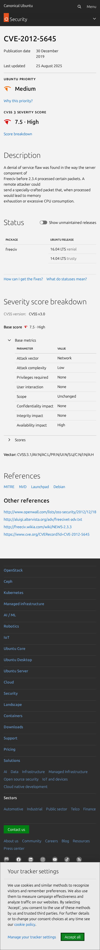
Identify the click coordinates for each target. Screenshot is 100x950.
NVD (23, 487)
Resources (81, 841)
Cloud (9, 682)
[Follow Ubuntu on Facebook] (19, 860)
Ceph (8, 581)
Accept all (72, 937)
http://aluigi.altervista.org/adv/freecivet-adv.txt (43, 519)
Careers (51, 841)
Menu (91, 6)
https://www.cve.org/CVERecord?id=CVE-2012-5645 (47, 534)
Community (31, 841)
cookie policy (24, 924)
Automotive (13, 809)
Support (10, 738)
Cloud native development (25, 786)
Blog (65, 841)
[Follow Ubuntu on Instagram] (43, 860)
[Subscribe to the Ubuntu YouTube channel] (56, 860)
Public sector (56, 809)
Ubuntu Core (14, 648)
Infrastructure (33, 772)
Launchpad (40, 487)
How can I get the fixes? (23, 279)
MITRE (9, 487)
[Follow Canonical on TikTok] (68, 860)
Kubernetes (13, 592)
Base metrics (25, 340)
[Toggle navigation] (94, 18)
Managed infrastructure (24, 604)
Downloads (13, 727)
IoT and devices (55, 779)
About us (11, 841)
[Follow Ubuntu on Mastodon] (7, 860)
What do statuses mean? (67, 279)
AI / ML (10, 615)
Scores (20, 440)
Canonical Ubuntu (18, 5)
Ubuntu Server (16, 671)
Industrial (34, 809)
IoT (6, 637)
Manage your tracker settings (32, 937)
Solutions (12, 760)
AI (5, 772)
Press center (14, 848)
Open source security (21, 779)
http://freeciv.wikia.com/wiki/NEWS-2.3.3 (38, 527)
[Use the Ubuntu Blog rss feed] (80, 860)
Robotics (11, 626)
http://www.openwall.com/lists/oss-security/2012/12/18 (50, 512)
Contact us (16, 829)
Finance (89, 809)
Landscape (13, 704)
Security (11, 693)
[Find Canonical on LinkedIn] (31, 860)
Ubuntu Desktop (18, 660)
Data (14, 772)
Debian (59, 487)
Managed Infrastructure (68, 772)
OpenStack (13, 570)
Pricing (9, 749)
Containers (13, 716)
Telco (75, 809)
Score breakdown (18, 134)
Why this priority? (18, 101)
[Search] (79, 6)
